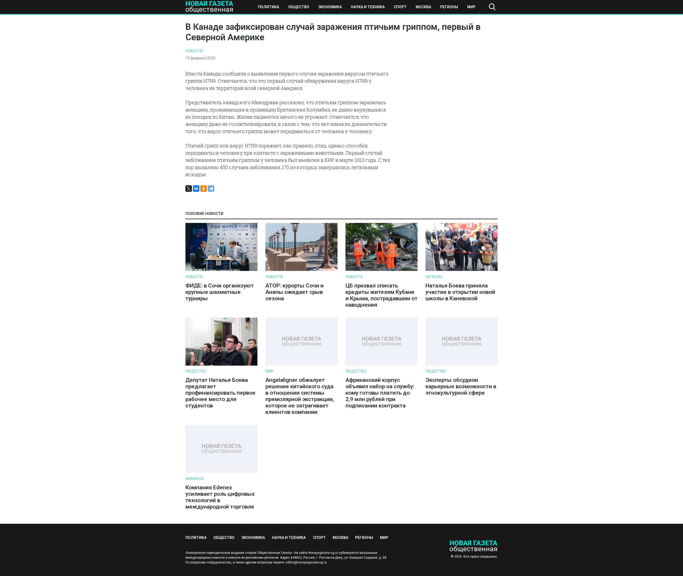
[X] (188, 188)
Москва (423, 7)
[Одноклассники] (203, 188)
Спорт (400, 7)
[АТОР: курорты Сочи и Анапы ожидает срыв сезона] (301, 270)
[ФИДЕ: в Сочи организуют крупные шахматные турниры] (221, 270)
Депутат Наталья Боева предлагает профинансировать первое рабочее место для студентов (220, 393)
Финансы (194, 479)
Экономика (330, 7)
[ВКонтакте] (196, 188)
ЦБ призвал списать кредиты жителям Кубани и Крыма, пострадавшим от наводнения (382, 295)
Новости (194, 51)
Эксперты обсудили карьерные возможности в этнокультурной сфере (461, 386)
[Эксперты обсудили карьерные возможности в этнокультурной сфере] (462, 364)
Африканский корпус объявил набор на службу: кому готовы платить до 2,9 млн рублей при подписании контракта (380, 393)
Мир (471, 7)
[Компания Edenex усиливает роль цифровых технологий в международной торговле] (221, 472)
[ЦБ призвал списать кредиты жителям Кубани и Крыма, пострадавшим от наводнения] (382, 270)
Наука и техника (368, 7)
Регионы (449, 7)
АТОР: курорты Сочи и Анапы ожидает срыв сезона (294, 292)
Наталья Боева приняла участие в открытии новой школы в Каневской (460, 292)
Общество (298, 7)
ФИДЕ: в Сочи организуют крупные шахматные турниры (219, 292)
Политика (268, 7)
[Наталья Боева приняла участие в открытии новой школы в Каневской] (462, 270)
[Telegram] (211, 188)
